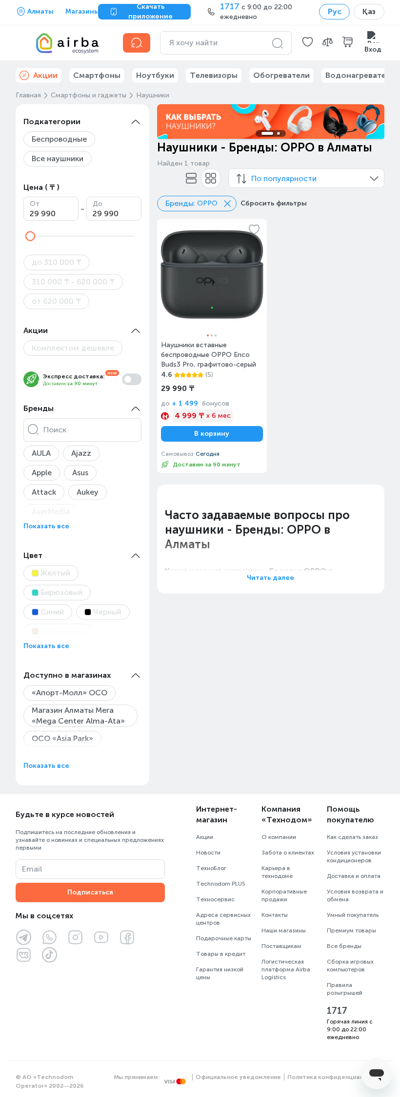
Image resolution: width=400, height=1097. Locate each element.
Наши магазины (283, 930)
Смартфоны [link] (96, 75)
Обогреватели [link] (281, 75)
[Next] (371, 121)
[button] (307, 43)
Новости (208, 852)
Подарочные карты (223, 938)
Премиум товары (351, 930)
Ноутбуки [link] (155, 75)
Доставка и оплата (353, 876)
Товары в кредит (220, 953)
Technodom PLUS (220, 883)
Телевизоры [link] (214, 75)
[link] (212, 346)
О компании (278, 837)
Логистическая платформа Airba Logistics (285, 969)
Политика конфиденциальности (335, 1077)
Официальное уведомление (238, 1077)
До (97, 204)
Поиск (54, 429)
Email (32, 869)
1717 (337, 1010)
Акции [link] (45, 75)
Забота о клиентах (287, 852)
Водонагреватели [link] (360, 75)
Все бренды (344, 946)
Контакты (274, 914)
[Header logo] (63, 43)
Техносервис (215, 899)
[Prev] (171, 121)
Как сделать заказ (352, 837)
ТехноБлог (211, 868)
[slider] (30, 236)
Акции (204, 837)
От (35, 204)
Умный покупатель (353, 914)
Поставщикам (281, 946)
